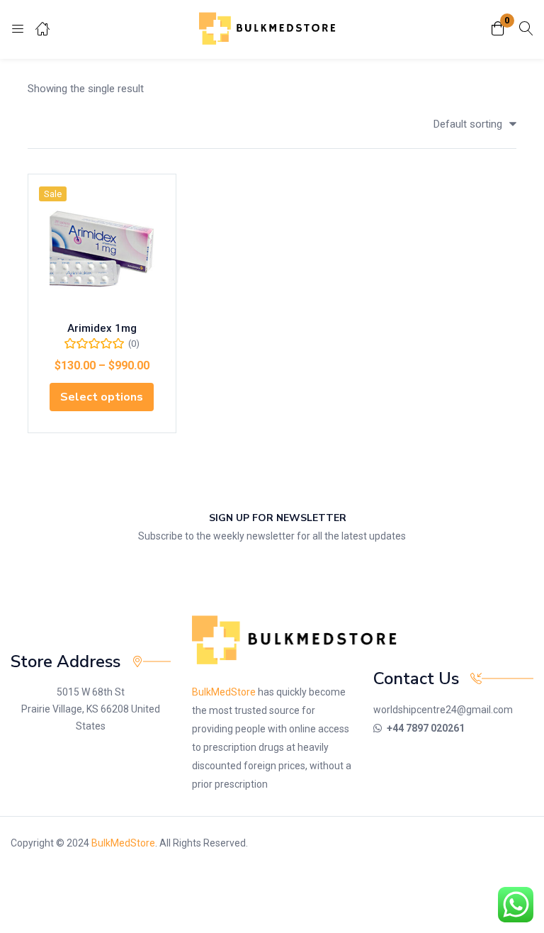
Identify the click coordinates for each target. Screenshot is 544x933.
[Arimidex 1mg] (102, 248)
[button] (498, 29)
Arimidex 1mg (102, 328)
